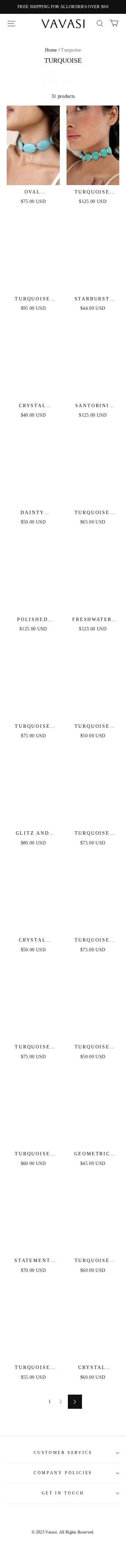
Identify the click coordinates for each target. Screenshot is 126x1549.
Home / (52, 50)
